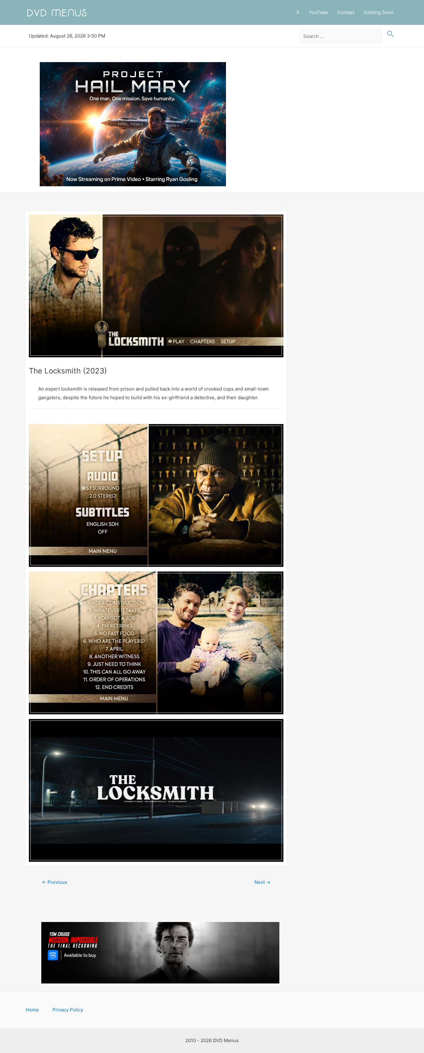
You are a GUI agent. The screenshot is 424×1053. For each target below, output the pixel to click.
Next (262, 882)
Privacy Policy (67, 1010)
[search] (341, 36)
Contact (345, 12)
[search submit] (389, 34)
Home (32, 1010)
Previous (54, 882)
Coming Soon (379, 12)
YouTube (318, 12)
